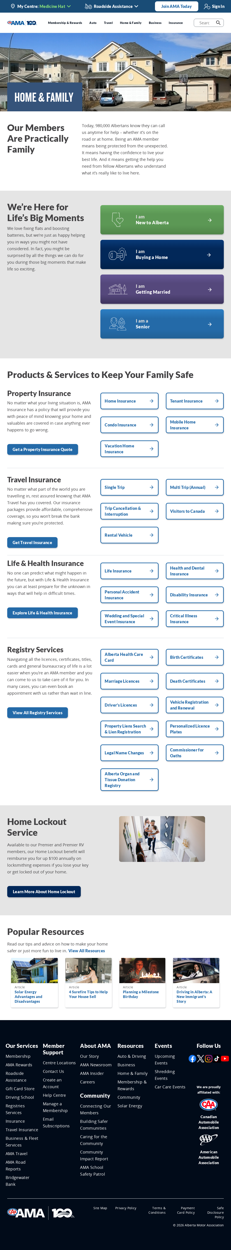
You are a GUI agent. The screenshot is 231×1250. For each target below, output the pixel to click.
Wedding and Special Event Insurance (124, 618)
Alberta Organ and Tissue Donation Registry (122, 779)
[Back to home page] (22, 22)
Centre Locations (59, 1062)
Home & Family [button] (131, 23)
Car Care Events (170, 1087)
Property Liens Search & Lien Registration (125, 728)
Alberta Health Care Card (124, 657)
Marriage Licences (122, 681)
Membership (18, 1056)
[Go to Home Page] (41, 1212)
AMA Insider (92, 1073)
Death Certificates (187, 681)
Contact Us (53, 1071)
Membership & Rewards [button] (65, 23)
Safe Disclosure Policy (215, 1212)
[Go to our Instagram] (209, 1058)
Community (95, 1095)
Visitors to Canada (187, 511)
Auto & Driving (132, 1056)
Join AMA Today (176, 6)
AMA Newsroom (96, 1064)
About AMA (95, 1045)
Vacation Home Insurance (119, 448)
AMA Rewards (19, 1064)
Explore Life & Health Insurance (42, 612)
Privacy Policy (125, 1208)
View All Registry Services (37, 712)
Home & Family (133, 1073)
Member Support (54, 1048)
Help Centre (54, 1095)
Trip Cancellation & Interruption (123, 511)
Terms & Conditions (157, 1210)
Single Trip (115, 487)
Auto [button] (93, 23)
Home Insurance (120, 400)
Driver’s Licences (121, 705)
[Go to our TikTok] (217, 1058)
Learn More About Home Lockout (44, 891)
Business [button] (155, 23)
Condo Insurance (120, 424)
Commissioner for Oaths (187, 752)
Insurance (15, 1121)
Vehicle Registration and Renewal (189, 705)
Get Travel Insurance (32, 542)
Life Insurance (118, 570)
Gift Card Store (20, 1088)
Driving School (20, 1097)
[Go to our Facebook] (192, 1058)
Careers (87, 1082)
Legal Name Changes (124, 752)
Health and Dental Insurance (187, 570)
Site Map (100, 1208)
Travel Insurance (22, 1129)
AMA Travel (17, 1153)
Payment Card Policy (186, 1210)
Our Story (89, 1056)
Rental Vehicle (118, 535)
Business (126, 1064)
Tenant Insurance (186, 400)
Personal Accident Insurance (122, 594)
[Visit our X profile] (200, 1058)
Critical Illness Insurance (183, 618)
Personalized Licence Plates (190, 728)
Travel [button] (108, 23)
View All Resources (86, 950)
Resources (131, 1045)
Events (163, 1045)
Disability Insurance (189, 594)
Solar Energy (130, 1105)
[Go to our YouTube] (225, 1058)
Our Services (22, 1045)
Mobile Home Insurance (183, 424)
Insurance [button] (176, 23)
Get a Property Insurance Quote (43, 449)
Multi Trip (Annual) (188, 487)
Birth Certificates (186, 657)
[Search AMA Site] (218, 23)
